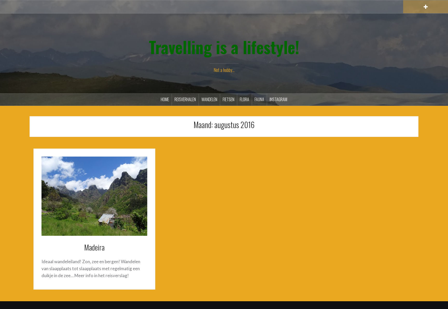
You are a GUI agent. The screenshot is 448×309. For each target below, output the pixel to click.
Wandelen (209, 99)
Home (165, 99)
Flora (244, 99)
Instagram (278, 99)
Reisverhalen (185, 99)
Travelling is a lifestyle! (224, 47)
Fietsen (228, 99)
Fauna (259, 99)
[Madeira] (94, 195)
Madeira (94, 247)
